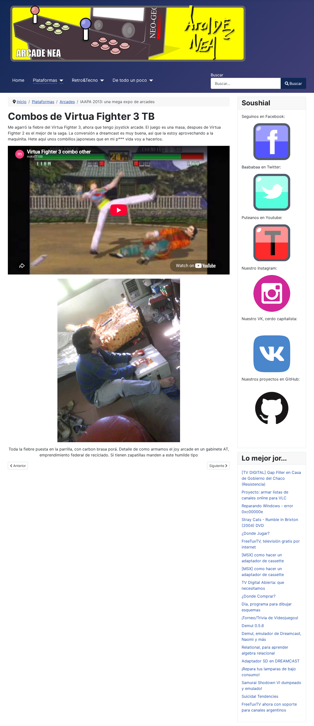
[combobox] (246, 83)
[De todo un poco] (150, 80)
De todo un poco (130, 80)
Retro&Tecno (85, 80)
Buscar (217, 74)
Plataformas (45, 80)
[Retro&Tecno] (101, 80)
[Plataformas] (60, 80)
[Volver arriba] (305, 717)
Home (18, 80)
